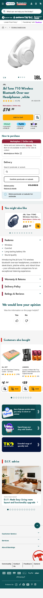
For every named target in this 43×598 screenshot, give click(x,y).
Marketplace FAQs (11, 153)
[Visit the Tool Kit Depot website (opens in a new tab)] (29, 17)
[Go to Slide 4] (24, 77)
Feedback (28, 564)
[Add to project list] (37, 117)
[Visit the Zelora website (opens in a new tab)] (18, 17)
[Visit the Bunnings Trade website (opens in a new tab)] (38, 17)
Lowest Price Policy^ (11, 22)
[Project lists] (36, 3)
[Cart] (40, 3)
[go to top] (37, 525)
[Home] (3, 27)
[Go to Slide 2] (20, 77)
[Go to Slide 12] (34, 509)
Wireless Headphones (18, 27)
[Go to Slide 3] (22, 77)
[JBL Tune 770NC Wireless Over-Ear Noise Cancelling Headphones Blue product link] (13, 221)
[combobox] (21, 11)
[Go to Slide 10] (29, 509)
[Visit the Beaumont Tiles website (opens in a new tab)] (7, 17)
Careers (37, 564)
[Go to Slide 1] (18, 77)
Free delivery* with (29, 22)
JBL (4, 84)
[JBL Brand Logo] (37, 77)
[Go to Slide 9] (30, 397)
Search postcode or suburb (14, 167)
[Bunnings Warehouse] (21, 4)
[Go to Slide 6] (23, 397)
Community (6, 564)
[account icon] (31, 3)
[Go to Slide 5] (21, 397)
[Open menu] (3, 3)
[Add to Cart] (37, 226)
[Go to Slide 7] (26, 397)
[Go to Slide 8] (28, 397)
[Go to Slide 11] (31, 509)
